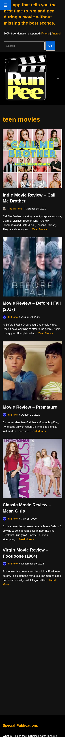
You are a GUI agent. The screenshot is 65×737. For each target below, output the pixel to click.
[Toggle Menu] (5, 5)
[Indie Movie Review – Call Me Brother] (32, 158)
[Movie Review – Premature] (32, 370)
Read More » (39, 229)
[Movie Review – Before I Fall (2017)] (32, 266)
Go (50, 45)
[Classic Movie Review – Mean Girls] (32, 468)
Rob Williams (15, 208)
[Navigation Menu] (58, 78)
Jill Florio (13, 317)
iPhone (45, 33)
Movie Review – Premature (30, 407)
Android (55, 33)
